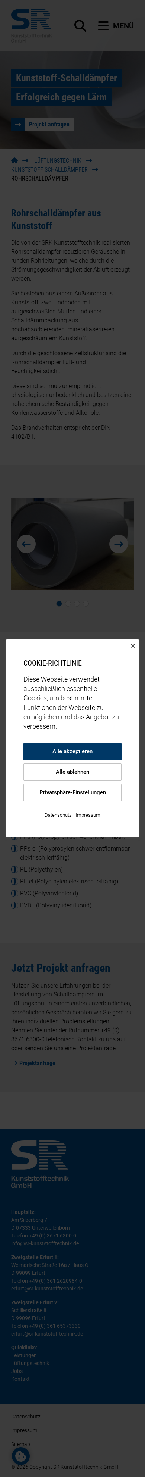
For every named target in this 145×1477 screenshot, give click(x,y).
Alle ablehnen (72, 772)
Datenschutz (58, 815)
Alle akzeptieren (72, 751)
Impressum (88, 815)
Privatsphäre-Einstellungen (72, 792)
